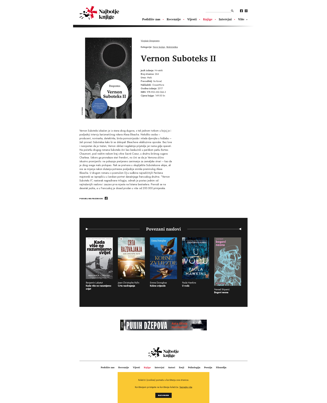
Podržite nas (151, 19)
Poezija (208, 367)
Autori (171, 367)
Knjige (207, 19)
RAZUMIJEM (163, 395)
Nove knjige (159, 47)
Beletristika (172, 47)
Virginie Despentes (150, 41)
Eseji (181, 367)
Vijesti (192, 19)
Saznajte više (185, 387)
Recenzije (174, 19)
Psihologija (194, 367)
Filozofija (221, 367)
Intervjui (225, 19)
